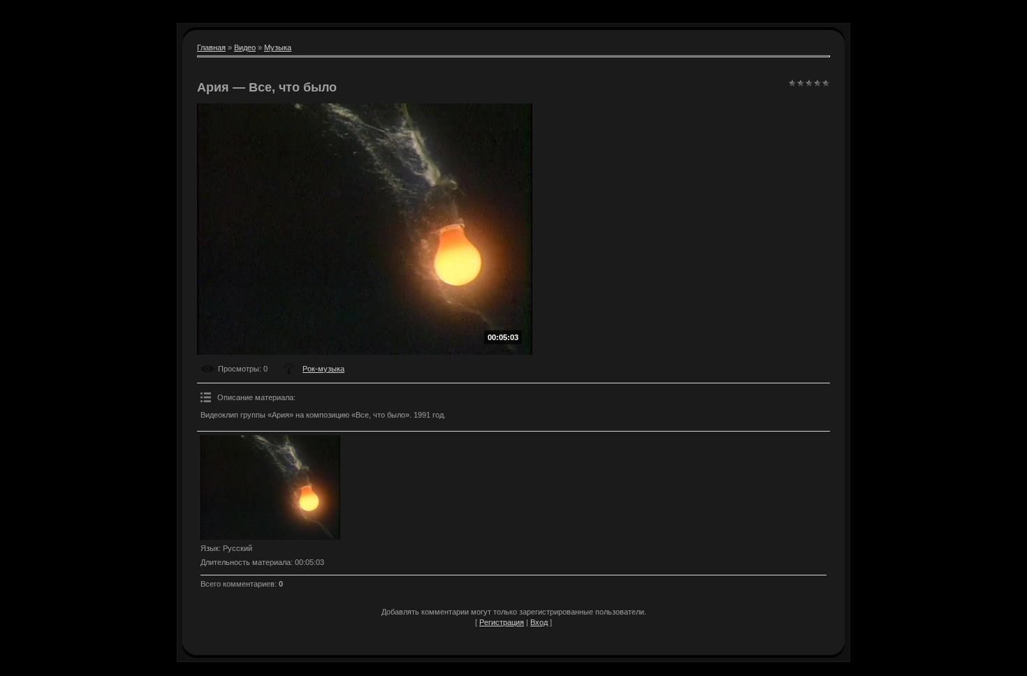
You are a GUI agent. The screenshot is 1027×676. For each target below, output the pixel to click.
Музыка (277, 47)
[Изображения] (270, 487)
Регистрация (501, 622)
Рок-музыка (323, 369)
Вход (539, 622)
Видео (245, 47)
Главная (211, 47)
